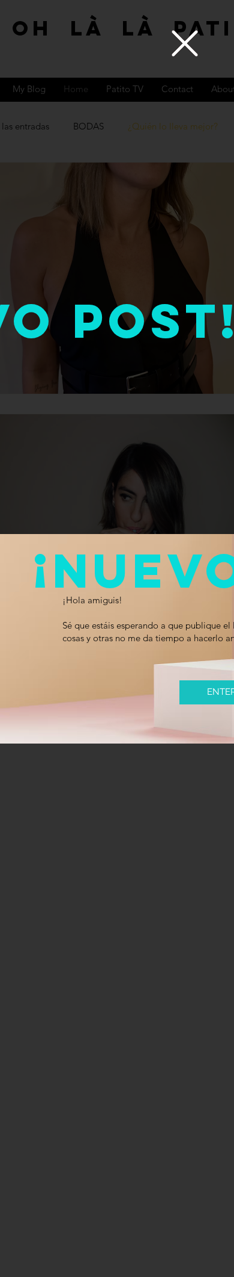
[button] (185, 43)
